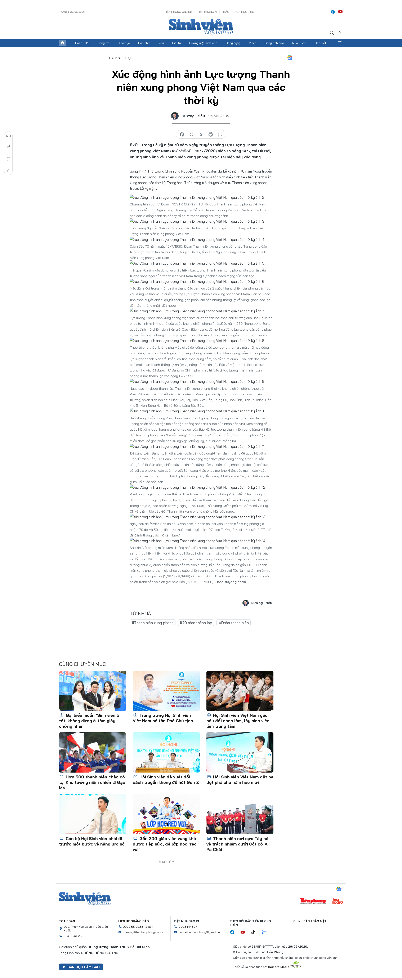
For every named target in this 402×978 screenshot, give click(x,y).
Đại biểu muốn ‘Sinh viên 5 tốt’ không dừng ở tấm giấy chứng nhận (89, 721)
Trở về (8, 171)
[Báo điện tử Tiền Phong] (313, 901)
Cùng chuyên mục (82, 664)
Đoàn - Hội (82, 43)
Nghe (8, 135)
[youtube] (340, 11)
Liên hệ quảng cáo (133, 921)
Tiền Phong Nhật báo (213, 12)
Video (252, 43)
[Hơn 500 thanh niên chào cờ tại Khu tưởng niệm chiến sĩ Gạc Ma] (92, 752)
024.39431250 (74, 936)
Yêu (161, 43)
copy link (201, 134)
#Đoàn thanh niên (233, 622)
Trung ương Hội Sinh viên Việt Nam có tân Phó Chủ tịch (163, 718)
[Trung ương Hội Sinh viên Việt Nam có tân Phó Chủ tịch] (166, 691)
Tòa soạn (67, 921)
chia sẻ (182, 134)
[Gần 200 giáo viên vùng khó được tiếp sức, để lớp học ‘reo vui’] (166, 814)
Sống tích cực (274, 43)
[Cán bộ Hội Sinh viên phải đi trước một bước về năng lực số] (92, 814)
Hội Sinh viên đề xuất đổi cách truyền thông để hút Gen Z (166, 779)
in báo (210, 134)
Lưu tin (8, 159)
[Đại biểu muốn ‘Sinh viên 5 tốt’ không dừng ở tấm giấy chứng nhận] (92, 691)
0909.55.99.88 (133, 927)
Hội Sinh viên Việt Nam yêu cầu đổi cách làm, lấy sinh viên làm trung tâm (237, 721)
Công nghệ (233, 43)
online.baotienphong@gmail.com (200, 932)
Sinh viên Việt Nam (85, 898)
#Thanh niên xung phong (153, 622)
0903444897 (188, 927)
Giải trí (176, 43)
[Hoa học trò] (337, 901)
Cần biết (320, 43)
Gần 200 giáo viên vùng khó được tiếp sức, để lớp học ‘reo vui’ (165, 844)
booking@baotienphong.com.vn (144, 932)
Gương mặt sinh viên (203, 43)
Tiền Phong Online (178, 12)
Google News (289, 57)
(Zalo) (149, 927)
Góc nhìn (144, 43)
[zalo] (266, 932)
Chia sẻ (8, 147)
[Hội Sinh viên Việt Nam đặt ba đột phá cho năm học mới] (239, 752)
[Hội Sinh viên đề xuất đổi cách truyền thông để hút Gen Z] (166, 752)
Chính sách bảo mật (309, 921)
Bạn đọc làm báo (83, 967)
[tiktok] (255, 932)
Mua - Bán (299, 43)
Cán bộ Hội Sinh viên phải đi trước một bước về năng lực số (92, 841)
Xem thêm (339, 43)
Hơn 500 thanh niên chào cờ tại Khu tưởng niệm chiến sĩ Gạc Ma (92, 782)
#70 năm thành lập (196, 622)
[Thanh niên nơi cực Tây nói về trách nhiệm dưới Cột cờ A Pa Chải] (239, 814)
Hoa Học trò (244, 12)
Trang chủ (62, 43)
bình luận (220, 134)
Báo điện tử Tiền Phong (201, 27)
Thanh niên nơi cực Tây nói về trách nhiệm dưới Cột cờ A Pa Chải (237, 844)
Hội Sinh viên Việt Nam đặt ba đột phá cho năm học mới (239, 779)
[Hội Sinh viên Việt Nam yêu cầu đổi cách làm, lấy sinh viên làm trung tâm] (239, 691)
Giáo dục (124, 43)
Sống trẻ (104, 43)
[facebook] (332, 11)
